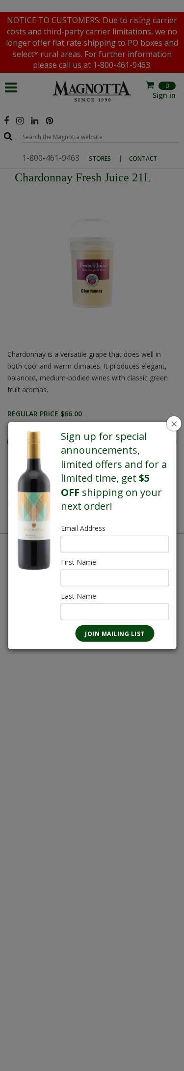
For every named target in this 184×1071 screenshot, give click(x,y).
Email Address (83, 528)
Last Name (78, 596)
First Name (78, 562)
